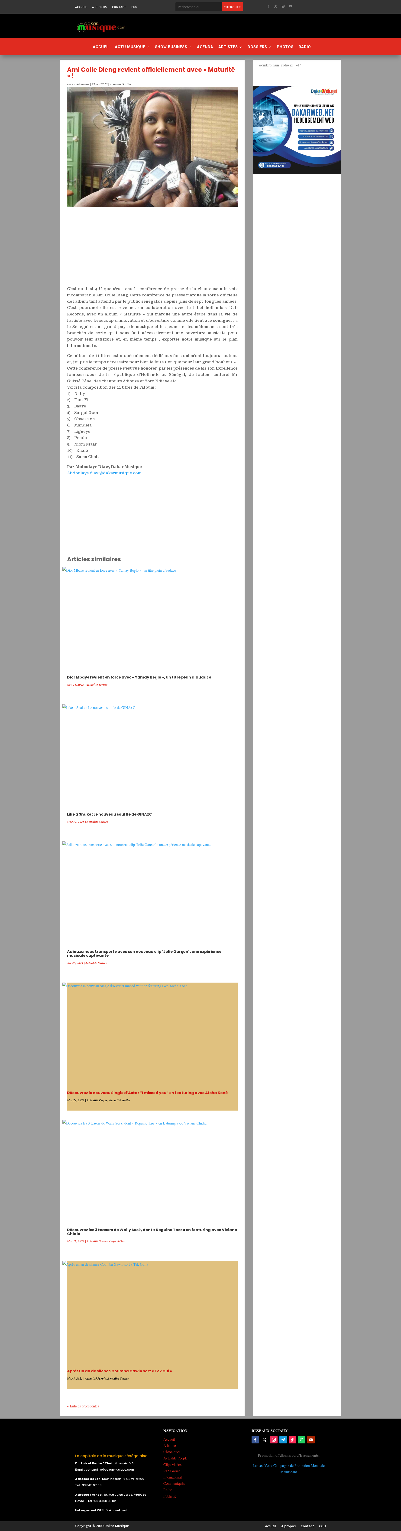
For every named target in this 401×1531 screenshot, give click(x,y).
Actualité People (97, 1100)
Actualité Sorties (120, 84)
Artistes (228, 47)
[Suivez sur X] (275, 6)
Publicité (169, 1496)
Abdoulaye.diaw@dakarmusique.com (104, 473)
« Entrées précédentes (83, 1405)
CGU (134, 7)
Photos (285, 47)
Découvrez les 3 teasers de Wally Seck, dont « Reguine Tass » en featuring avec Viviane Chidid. (152, 1231)
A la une (169, 1445)
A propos (99, 7)
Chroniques (171, 1451)
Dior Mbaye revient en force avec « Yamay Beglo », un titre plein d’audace (139, 677)
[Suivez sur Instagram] (283, 6)
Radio (305, 47)
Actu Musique (130, 47)
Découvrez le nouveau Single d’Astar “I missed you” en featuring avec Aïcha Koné (147, 1092)
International (172, 1477)
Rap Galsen (172, 1470)
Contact (119, 7)
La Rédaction (81, 84)
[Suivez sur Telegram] (283, 1439)
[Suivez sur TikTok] (292, 1439)
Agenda (205, 47)
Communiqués (174, 1483)
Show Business (171, 47)
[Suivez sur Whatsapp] (301, 1439)
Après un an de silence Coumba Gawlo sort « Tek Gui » (119, 1371)
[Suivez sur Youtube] (290, 6)
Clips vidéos (117, 1241)
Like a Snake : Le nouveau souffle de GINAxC (109, 814)
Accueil (81, 7)
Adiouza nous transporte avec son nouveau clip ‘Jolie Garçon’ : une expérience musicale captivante (144, 953)
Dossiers (257, 47)
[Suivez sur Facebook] (268, 6)
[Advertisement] (225, 25)
